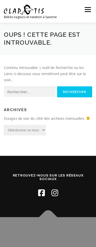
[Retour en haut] (48, 217)
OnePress (63, 229)
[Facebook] (41, 192)
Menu (87, 9)
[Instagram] (54, 192)
